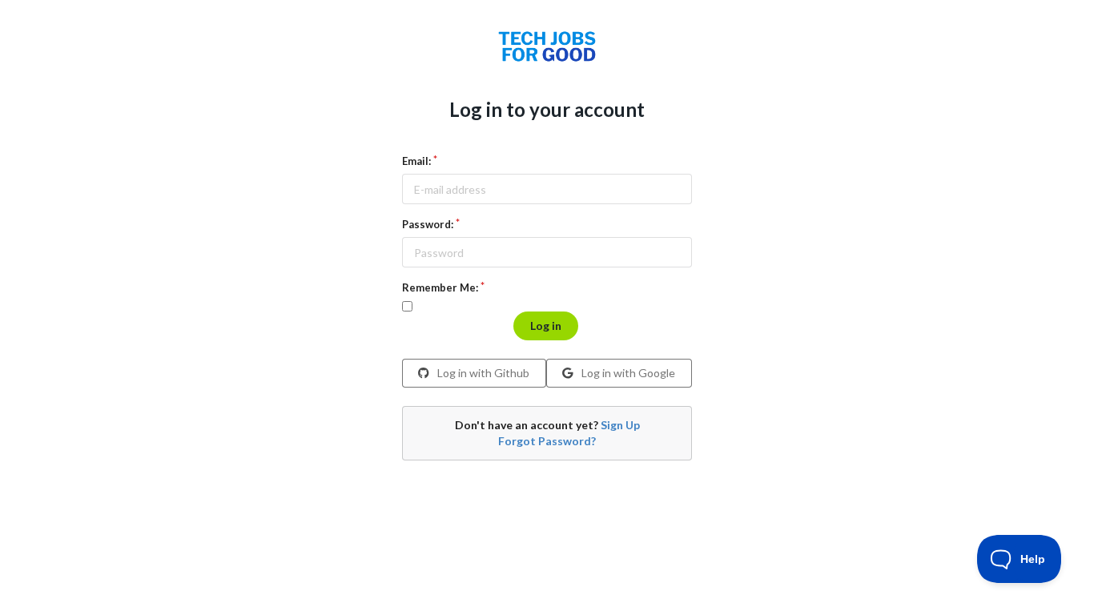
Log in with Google (627, 373)
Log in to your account (547, 109)
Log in (545, 325)
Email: (416, 161)
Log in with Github (482, 373)
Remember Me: (440, 287)
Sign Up (620, 425)
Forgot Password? (547, 441)
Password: (427, 224)
